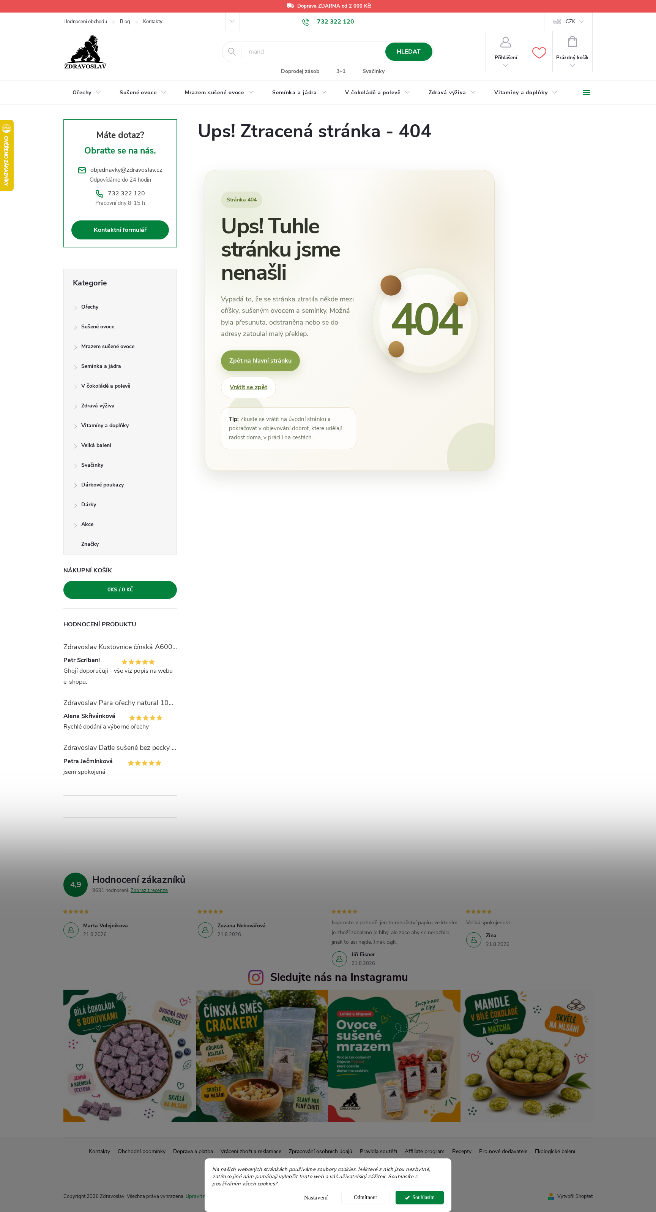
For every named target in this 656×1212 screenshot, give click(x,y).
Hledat (409, 52)
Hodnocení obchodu (85, 21)
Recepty (462, 1151)
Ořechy (89, 307)
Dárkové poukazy (102, 484)
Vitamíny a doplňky (105, 425)
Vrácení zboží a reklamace (251, 1151)
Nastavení (316, 1198)
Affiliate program (425, 1151)
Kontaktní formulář (120, 230)
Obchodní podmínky (142, 1151)
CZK (570, 21)
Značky (90, 544)
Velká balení (96, 445)
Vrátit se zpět (248, 387)
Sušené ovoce (97, 326)
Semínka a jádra (101, 366)
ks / (120, 589)
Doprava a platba (193, 1151)
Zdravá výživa (98, 405)
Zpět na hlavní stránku (260, 360)
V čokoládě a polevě (105, 386)
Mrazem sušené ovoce (107, 346)
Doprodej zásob (300, 71)
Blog (125, 21)
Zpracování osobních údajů (320, 1151)
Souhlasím (423, 1197)
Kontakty (152, 21)
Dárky (88, 504)
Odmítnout (365, 1197)
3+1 (340, 71)
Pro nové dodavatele (503, 1151)
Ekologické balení (555, 1151)
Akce (87, 524)
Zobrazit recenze (149, 890)
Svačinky (374, 71)
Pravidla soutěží (378, 1151)
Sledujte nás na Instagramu (339, 977)
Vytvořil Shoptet (575, 1196)
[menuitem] (86, 93)
